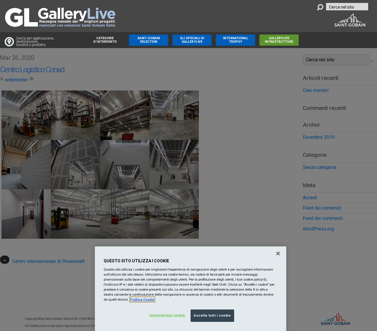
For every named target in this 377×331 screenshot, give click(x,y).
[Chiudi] (278, 253)
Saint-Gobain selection (148, 40)
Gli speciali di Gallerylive (192, 40)
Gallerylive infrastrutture (279, 40)
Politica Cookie (142, 299)
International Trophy (235, 40)
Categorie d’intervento (105, 40)
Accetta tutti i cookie (212, 315)
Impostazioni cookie (167, 315)
